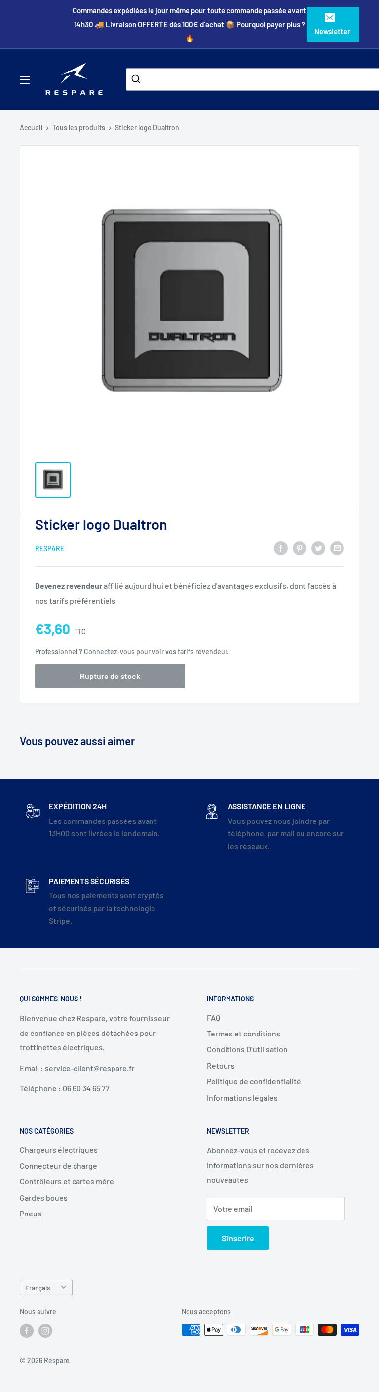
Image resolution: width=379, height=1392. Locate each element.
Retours (221, 1065)
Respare (49, 548)
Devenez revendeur (69, 585)
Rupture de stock (110, 675)
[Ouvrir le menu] (25, 80)
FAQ (213, 1017)
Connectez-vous (109, 651)
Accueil (31, 127)
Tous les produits (78, 127)
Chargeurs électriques (59, 1149)
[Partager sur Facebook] (281, 548)
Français (37, 1288)
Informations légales (242, 1097)
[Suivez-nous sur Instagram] (45, 1331)
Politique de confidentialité (254, 1081)
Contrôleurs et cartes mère (67, 1181)
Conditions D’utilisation (247, 1049)
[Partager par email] (337, 548)
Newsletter (332, 31)
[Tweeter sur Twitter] (318, 548)
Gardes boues (44, 1197)
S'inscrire (238, 1238)
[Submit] (137, 79)
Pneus (30, 1213)
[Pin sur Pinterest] (299, 548)
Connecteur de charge (58, 1165)
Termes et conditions (243, 1033)
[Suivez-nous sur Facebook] (27, 1331)
